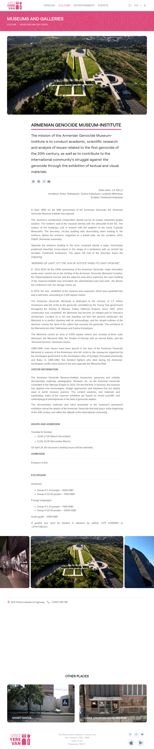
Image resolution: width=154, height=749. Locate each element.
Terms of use (77, 741)
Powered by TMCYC (77, 744)
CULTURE (64, 5)
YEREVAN (49, 5)
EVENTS (103, 5)
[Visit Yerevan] (16, 5)
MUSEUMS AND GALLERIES (34, 24)
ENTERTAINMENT (84, 5)
